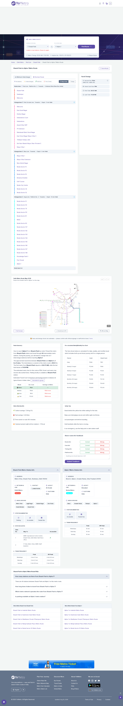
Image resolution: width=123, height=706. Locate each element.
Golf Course (20, 181)
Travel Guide (58, 683)
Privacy (99, 699)
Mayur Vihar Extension (24, 159)
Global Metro (58, 689)
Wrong (102, 442)
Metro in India (58, 686)
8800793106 (36, 488)
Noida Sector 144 (22, 238)
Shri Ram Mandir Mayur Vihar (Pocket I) (29, 143)
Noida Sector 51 (22, 201)
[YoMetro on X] (96, 680)
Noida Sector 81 (22, 216)
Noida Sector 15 (22, 167)
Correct (87, 442)
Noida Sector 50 (22, 205)
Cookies (107, 699)
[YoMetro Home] (20, 3)
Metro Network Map (43, 683)
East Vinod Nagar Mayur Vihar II (26, 136)
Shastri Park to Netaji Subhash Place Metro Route (28, 624)
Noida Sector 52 (22, 192)
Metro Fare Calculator (43, 686)
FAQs (72, 686)
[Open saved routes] (120, 697)
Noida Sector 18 (22, 174)
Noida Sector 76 (22, 208)
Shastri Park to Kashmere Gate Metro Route (26, 615)
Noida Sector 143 (22, 234)
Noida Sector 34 (22, 189)
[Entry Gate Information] (22, 86)
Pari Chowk (20, 260)
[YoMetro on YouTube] (99, 680)
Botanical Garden (22, 178)
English (17, 689)
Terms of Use (89, 699)
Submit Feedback (73, 461)
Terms (91, 338)
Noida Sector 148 (22, 253)
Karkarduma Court (22, 117)
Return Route (93, 55)
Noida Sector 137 (22, 227)
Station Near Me (41, 680)
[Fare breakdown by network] (107, 81)
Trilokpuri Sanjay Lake (23, 140)
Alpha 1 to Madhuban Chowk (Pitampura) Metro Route (81, 619)
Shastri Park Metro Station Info (23, 470)
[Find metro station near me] (103, 3)
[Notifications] (100, 3)
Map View (64, 81)
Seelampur (20, 94)
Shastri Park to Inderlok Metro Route (24, 610)
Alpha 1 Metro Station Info (73, 470)
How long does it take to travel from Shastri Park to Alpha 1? (35, 586)
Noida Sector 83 (22, 223)
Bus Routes (57, 680)
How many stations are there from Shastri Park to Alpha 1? (35, 576)
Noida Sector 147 (22, 249)
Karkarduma (20, 121)
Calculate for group (37, 380)
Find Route (85, 46)
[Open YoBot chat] (3, 702)
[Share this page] (120, 693)
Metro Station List (42, 689)
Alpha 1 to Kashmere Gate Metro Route (76, 615)
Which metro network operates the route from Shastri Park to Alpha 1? (39, 591)
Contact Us (74, 683)
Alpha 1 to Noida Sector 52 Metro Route (76, 628)
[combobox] (37, 47)
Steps (72, 81)
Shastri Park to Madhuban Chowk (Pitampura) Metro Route (31, 619)
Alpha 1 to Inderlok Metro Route (74, 610)
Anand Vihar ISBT (22, 125)
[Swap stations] (51, 47)
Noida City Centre (22, 185)
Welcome (20, 98)
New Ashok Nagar (22, 163)
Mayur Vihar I (21, 147)
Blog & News (75, 689)
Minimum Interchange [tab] (23, 77)
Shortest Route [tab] (39, 77)
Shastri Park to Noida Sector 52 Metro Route (27, 628)
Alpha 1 (19, 264)
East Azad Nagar (22, 110)
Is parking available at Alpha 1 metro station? (30, 596)
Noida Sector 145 (22, 242)
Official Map (104, 331)
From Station (30, 43)
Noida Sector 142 (22, 231)
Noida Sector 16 (22, 170)
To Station (58, 43)
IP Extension (20, 129)
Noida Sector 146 (22, 245)
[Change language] (106, 3)
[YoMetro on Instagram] (92, 680)
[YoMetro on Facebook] (89, 680)
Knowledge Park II (22, 256)
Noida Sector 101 (22, 212)
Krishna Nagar (21, 114)
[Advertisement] (61, 21)
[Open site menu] (110, 3)
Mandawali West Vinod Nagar (26, 132)
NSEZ (18, 220)
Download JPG (62, 331)
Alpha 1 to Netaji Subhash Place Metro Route (78, 624)
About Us (74, 680)
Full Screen (19, 331)
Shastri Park (20, 90)
